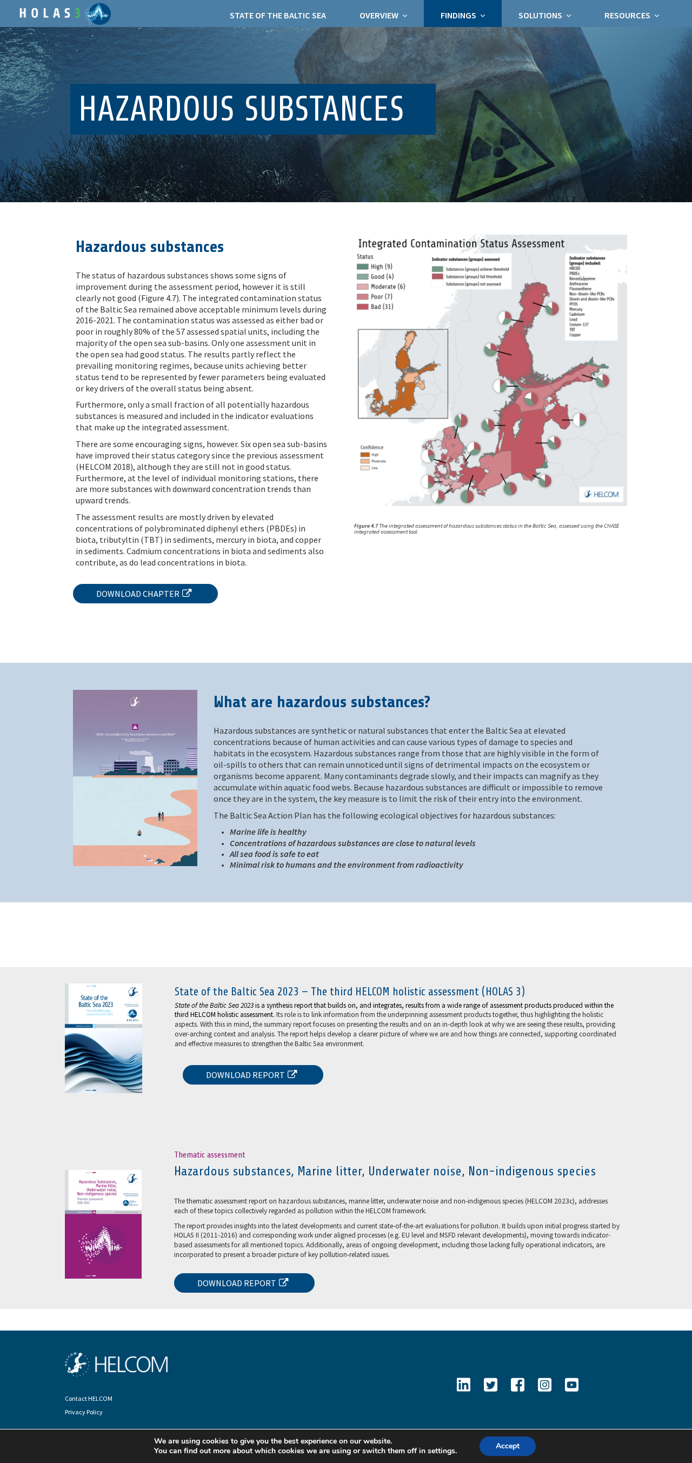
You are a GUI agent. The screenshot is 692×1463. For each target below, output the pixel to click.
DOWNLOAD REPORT (245, 1074)
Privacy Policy (84, 1412)
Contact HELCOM (88, 1398)
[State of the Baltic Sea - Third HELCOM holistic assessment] (63, 12)
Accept (508, 1446)
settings (441, 1451)
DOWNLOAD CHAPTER (137, 593)
